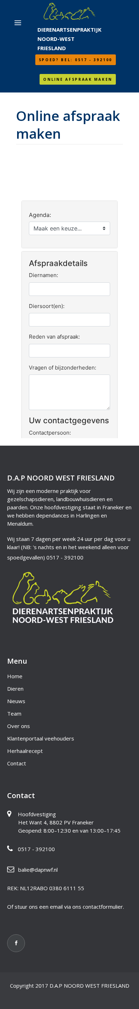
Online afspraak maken (77, 79)
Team (14, 713)
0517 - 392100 (64, 557)
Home (14, 676)
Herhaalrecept (25, 750)
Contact (16, 763)
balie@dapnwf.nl (38, 869)
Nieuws (16, 701)
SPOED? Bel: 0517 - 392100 (76, 59)
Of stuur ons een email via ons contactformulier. (65, 906)
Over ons (18, 725)
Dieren (15, 688)
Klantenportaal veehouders (40, 738)
